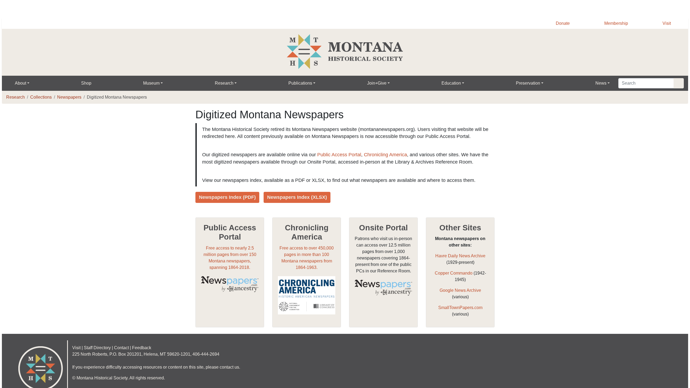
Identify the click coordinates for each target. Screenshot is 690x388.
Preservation (532, 83)
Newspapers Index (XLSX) (298, 211)
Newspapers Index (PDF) (228, 211)
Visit (666, 23)
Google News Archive (460, 305)
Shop (87, 83)
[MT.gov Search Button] (682, 8)
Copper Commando (453, 287)
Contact (127, 362)
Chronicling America (390, 162)
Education (454, 83)
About (21, 83)
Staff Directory (100, 362)
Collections (42, 97)
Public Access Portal (344, 162)
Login (601, 8)
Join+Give (379, 83)
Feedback (149, 362)
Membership (615, 23)
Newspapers (71, 97)
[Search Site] (678, 83)
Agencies (574, 8)
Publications (303, 83)
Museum (153, 83)
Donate (559, 23)
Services (544, 8)
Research (226, 83)
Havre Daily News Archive (460, 270)
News (606, 83)
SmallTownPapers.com (460, 322)
